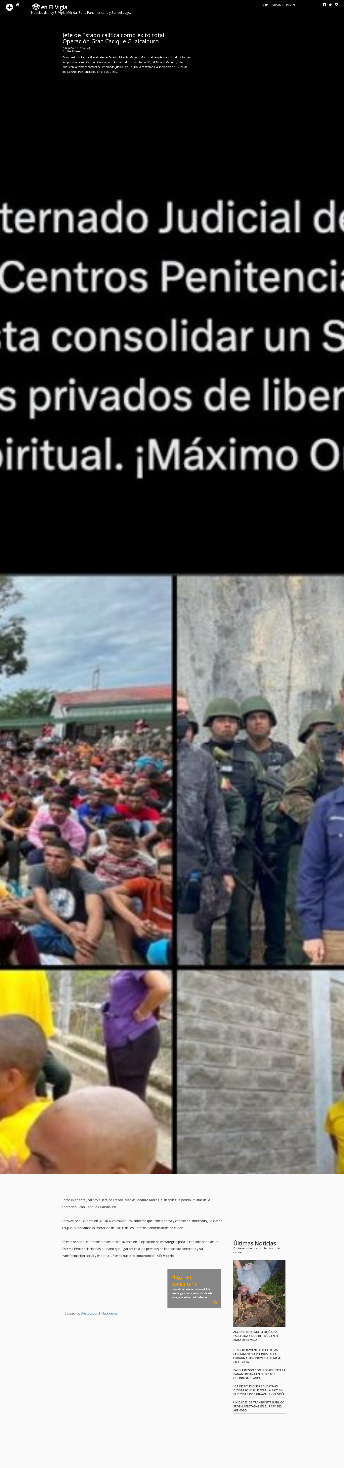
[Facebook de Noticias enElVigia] (323, 5)
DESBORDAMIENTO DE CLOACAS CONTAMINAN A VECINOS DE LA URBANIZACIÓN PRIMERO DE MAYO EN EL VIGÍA (257, 1356)
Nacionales (109, 1313)
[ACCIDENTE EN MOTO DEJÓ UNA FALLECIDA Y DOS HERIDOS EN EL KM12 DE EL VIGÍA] (259, 1293)
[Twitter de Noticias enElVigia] (329, 5)
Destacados (89, 1313)
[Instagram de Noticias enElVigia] (335, 5)
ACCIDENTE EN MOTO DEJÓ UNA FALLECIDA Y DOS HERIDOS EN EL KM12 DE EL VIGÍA (256, 1336)
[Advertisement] (134, 1186)
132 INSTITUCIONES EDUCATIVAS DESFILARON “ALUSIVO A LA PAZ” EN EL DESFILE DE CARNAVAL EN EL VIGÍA (258, 1390)
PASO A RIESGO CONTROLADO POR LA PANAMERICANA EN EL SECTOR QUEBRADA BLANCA (259, 1374)
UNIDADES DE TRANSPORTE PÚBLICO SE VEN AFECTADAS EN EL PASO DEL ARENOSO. (258, 1406)
